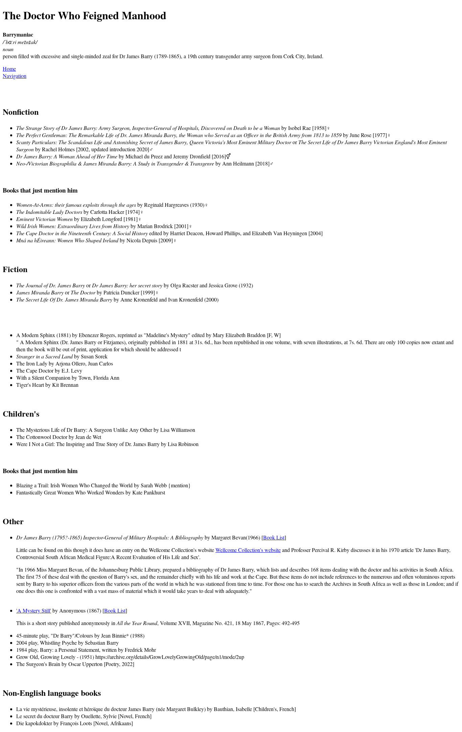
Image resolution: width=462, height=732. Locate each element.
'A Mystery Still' (33, 610)
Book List (273, 537)
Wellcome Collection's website (248, 549)
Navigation (14, 75)
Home (9, 68)
